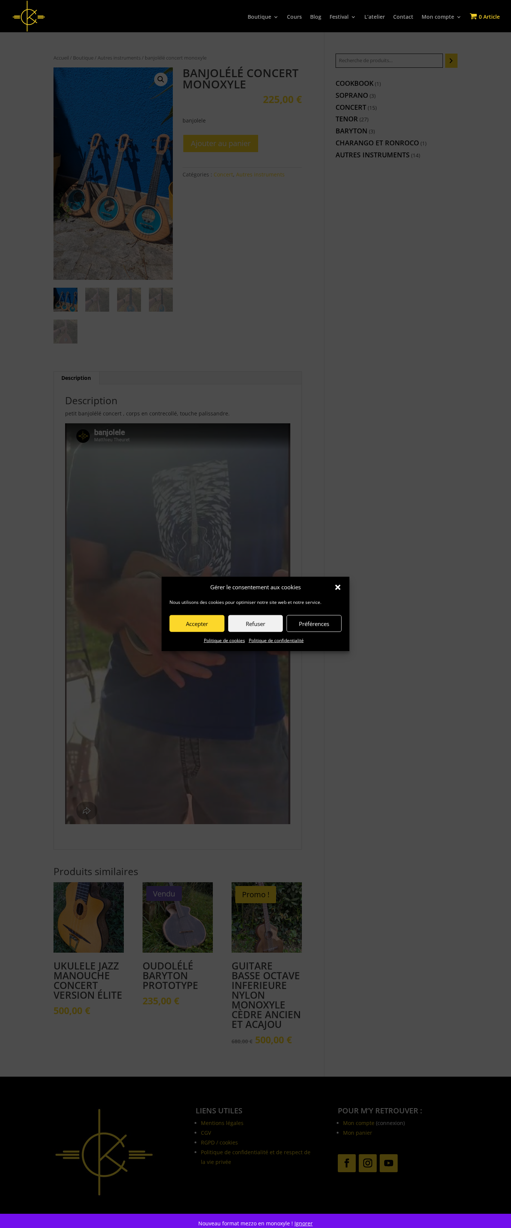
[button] (338, 587)
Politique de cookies (224, 641)
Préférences (314, 623)
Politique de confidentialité (276, 641)
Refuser (255, 623)
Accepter (197, 623)
